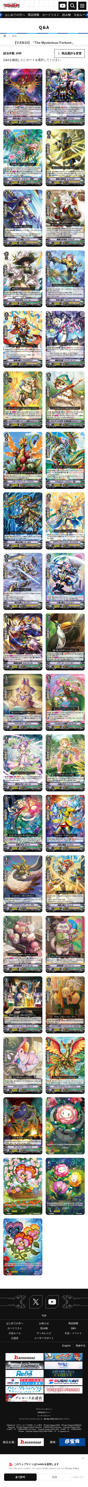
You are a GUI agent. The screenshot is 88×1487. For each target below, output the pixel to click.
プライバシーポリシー (44, 1409)
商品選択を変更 (72, 53)
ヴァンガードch (63, 6)
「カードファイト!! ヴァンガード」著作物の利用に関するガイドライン (44, 1419)
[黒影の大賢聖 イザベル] (65, 97)
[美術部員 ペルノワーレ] (65, 944)
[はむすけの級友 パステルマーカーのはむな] (65, 1004)
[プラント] (65, 1125)
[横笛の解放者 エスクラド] (65, 157)
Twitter (35, 1301)
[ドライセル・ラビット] (22, 702)
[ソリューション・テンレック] (22, 1004)
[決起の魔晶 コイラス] (65, 823)
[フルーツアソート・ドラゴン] (22, 460)
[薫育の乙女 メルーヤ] (22, 762)
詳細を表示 (78, 1477)
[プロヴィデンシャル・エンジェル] (65, 520)
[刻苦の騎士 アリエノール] (65, 278)
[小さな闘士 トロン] (22, 218)
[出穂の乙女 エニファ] (65, 762)
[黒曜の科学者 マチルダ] (65, 218)
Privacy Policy (72, 1468)
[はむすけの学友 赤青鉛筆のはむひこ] (65, 399)
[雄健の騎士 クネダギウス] (22, 339)
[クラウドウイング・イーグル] (22, 883)
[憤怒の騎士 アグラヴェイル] (22, 97)
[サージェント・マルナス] (22, 1125)
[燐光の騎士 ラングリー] (22, 581)
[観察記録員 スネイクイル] (22, 641)
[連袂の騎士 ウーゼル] (22, 520)
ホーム (4, 35)
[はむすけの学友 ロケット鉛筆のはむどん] (22, 399)
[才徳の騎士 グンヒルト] (65, 581)
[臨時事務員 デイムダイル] (22, 944)
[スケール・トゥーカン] (65, 641)
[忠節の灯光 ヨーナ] (22, 823)
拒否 (54, 1477)
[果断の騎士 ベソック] (65, 883)
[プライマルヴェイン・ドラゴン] (65, 1065)
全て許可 (20, 1477)
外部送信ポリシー (44, 1412)
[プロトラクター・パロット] (22, 1065)
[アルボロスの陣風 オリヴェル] (65, 702)
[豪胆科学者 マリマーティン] (65, 339)
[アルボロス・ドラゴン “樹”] (65, 460)
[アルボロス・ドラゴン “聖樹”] (22, 157)
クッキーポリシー (44, 1416)
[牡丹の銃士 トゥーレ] (22, 278)
